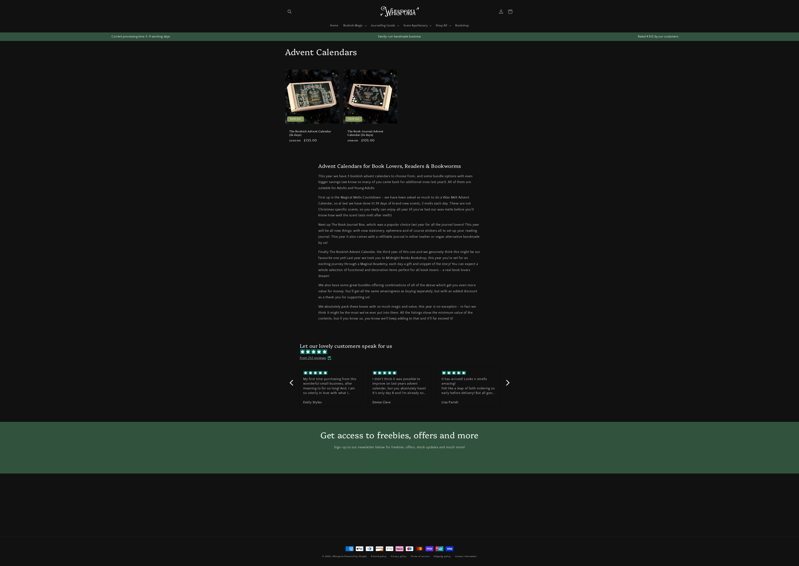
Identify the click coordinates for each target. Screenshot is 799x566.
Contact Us (292, 501)
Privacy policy (399, 556)
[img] (402, 352)
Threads (445, 516)
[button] (289, 11)
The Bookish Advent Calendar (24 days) (310, 132)
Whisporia (338, 556)
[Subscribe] (432, 463)
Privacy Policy (372, 523)
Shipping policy (442, 556)
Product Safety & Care (300, 516)
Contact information (466, 556)
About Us (291, 508)
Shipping (369, 501)
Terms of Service (374, 516)
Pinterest (446, 531)
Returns (368, 508)
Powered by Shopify (355, 556)
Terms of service (420, 556)
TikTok (444, 508)
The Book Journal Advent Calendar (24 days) (365, 132)
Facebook (447, 523)
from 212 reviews (313, 358)
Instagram (447, 501)
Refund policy (379, 556)
